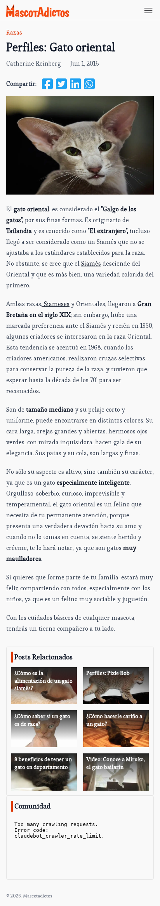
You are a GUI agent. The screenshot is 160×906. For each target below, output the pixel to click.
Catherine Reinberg (33, 63)
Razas (14, 32)
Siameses (56, 304)
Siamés (91, 263)
